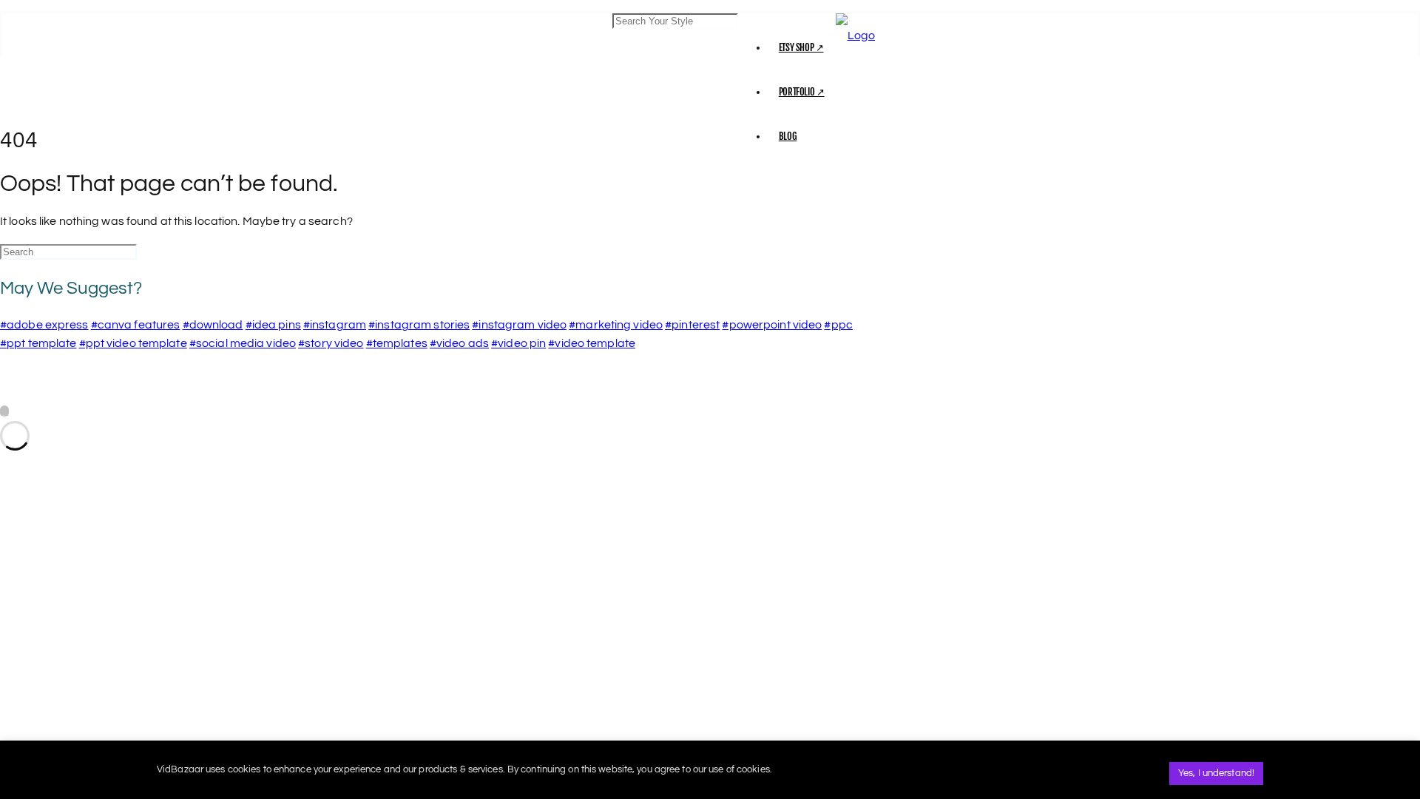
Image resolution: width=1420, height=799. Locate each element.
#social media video (242, 343)
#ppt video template (133, 343)
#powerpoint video (772, 325)
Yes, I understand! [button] (1216, 773)
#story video (330, 343)
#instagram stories (419, 325)
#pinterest (692, 325)
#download (213, 325)
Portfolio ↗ (802, 92)
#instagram (334, 325)
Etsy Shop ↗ (801, 47)
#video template (591, 343)
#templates (396, 343)
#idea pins (273, 325)
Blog (788, 136)
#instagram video (519, 325)
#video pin (518, 343)
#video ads (459, 343)
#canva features (135, 325)
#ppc (838, 325)
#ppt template (38, 343)
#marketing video (616, 325)
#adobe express (44, 325)
